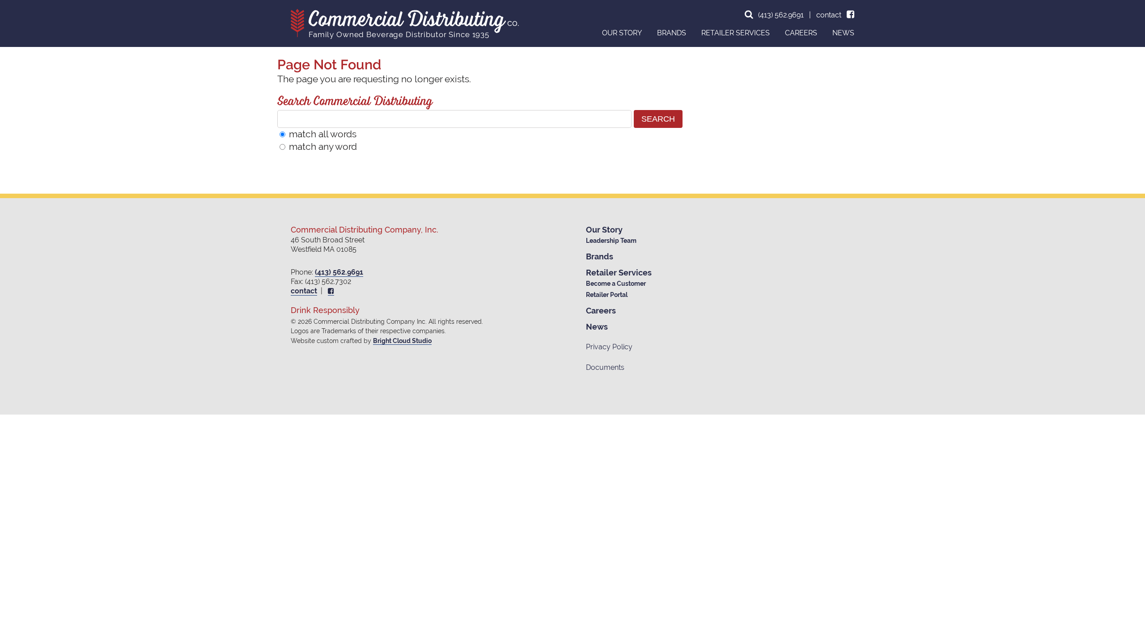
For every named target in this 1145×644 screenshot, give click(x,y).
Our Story (604, 229)
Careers (601, 310)
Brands (599, 256)
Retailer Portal (607, 294)
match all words (322, 134)
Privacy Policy (609, 347)
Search (658, 118)
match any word (323, 146)
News (597, 326)
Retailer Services (619, 272)
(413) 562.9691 (781, 15)
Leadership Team (611, 240)
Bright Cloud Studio (402, 340)
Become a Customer (616, 283)
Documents (605, 367)
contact (828, 15)
